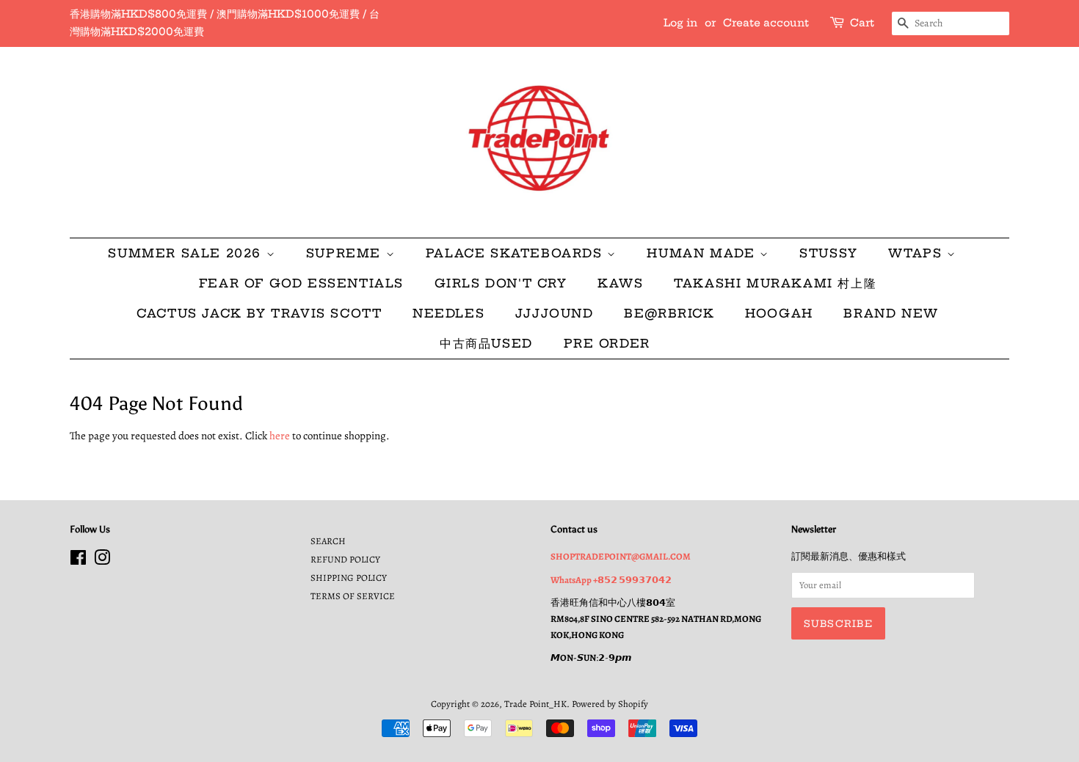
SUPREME (346, 253)
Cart (862, 22)
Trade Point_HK (535, 703)
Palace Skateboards (516, 253)
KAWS (620, 283)
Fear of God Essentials (301, 283)
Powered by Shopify (610, 703)
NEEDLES (448, 313)
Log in (680, 22)
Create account (766, 22)
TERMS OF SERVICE (352, 596)
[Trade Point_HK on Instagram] (102, 560)
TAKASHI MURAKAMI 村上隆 (775, 283)
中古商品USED (486, 343)
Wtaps (917, 253)
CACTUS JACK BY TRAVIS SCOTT (259, 313)
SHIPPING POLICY (348, 577)
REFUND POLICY (345, 559)
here (279, 435)
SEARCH (328, 541)
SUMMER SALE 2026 (187, 253)
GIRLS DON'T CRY (501, 283)
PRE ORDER (607, 343)
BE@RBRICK (669, 313)
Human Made (703, 253)
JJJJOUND (554, 313)
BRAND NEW (890, 313)
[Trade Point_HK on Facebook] (78, 560)
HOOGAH (779, 313)
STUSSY (828, 253)
